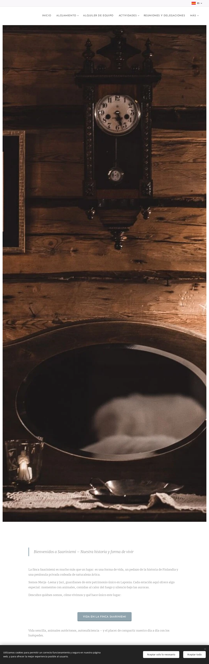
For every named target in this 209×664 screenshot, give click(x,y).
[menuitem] (47, 16)
